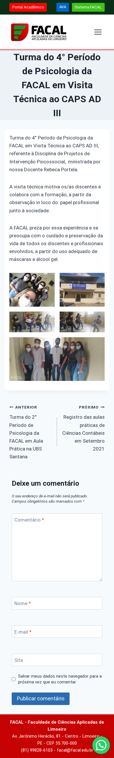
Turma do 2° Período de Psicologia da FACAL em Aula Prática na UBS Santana (26, 432)
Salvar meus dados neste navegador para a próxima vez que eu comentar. (60, 679)
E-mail (23, 632)
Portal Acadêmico (28, 7)
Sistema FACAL (88, 7)
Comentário (29, 520)
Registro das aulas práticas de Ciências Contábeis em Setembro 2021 (83, 428)
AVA (62, 7)
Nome (22, 603)
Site (18, 660)
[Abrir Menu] (98, 32)
